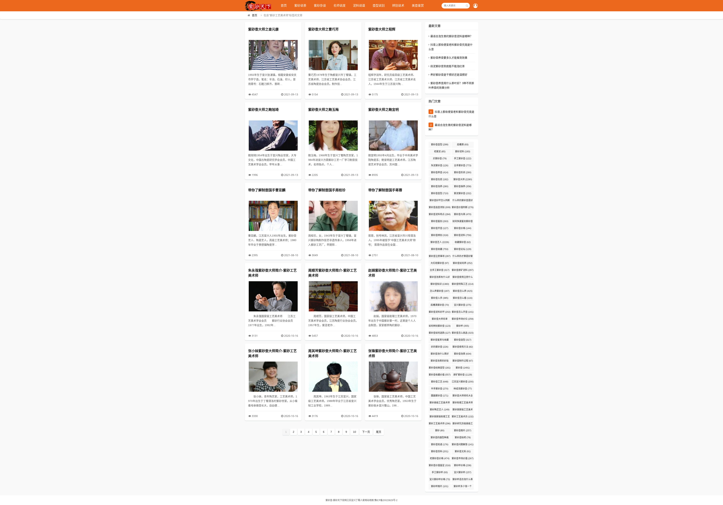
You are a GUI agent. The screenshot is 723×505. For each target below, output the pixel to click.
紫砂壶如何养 (462, 263)
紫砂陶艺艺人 (439, 409)
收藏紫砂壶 (463, 242)
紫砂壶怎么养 (462, 291)
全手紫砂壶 (462, 165)
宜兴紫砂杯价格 (439, 479)
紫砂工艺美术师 (440, 423)
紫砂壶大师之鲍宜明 (383, 110)
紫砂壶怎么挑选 (463, 333)
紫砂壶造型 (462, 340)
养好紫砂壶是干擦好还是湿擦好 (448, 74)
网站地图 (369, 500)
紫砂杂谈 (320, 5)
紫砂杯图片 (439, 486)
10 (354, 431)
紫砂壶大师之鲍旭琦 (263, 110)
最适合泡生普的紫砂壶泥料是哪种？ (451, 36)
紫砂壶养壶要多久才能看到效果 (448, 57)
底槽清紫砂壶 (440, 305)
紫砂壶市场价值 (463, 458)
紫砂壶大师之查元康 (263, 29)
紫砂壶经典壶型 (440, 367)
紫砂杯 (462, 326)
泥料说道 (359, 5)
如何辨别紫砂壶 (440, 326)
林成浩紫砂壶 (463, 388)
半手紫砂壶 (439, 388)
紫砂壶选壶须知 (440, 207)
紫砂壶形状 (462, 172)
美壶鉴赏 (418, 5)
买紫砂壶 (440, 158)
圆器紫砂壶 (439, 395)
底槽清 (462, 144)
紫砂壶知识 (439, 284)
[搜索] (467, 5)
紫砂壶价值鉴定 (440, 465)
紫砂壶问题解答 (463, 444)
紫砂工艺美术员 (463, 416)
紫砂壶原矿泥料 (463, 270)
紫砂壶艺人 (439, 242)
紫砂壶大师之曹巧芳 (323, 29)
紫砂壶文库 (463, 451)
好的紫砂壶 (439, 347)
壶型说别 (379, 5)
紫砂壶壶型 (439, 144)
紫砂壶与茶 (462, 214)
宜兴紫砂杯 (462, 472)
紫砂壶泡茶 (462, 354)
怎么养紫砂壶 (439, 291)
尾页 (378, 431)
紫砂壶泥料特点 (440, 214)
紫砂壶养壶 (439, 172)
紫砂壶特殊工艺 (463, 284)
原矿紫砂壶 (462, 374)
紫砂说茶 (300, 5)
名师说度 (339, 5)
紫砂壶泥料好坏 (440, 312)
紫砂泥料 (462, 151)
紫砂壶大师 (462, 179)
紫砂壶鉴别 (439, 221)
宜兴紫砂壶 (462, 305)
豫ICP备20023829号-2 (385, 500)
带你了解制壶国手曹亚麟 (266, 190)
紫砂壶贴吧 (463, 437)
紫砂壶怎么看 (462, 298)
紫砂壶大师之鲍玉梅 (323, 110)
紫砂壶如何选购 (440, 333)
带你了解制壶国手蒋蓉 (385, 190)
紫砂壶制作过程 (462, 360)
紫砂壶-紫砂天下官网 (336, 500)
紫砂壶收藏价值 (440, 374)
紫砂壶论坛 (462, 249)
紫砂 (439, 430)
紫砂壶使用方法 (462, 347)
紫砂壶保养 (462, 186)
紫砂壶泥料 (462, 235)
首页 (284, 5)
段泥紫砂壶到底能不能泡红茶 (447, 66)
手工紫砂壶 (462, 158)
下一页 (366, 431)
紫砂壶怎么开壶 (463, 312)
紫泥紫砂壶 (462, 193)
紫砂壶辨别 (439, 235)
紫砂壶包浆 (439, 179)
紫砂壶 (463, 367)
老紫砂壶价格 (439, 458)
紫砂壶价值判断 (463, 207)
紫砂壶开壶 (439, 228)
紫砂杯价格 (462, 465)
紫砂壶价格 (462, 228)
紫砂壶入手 (439, 298)
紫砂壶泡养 (439, 186)
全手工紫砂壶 (439, 270)
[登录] (475, 6)
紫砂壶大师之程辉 (381, 29)
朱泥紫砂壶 (439, 165)
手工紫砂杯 (440, 472)
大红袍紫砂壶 (440, 263)
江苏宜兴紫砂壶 (463, 381)
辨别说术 (398, 5)
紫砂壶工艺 (439, 381)
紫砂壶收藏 (439, 249)
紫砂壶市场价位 (463, 319)
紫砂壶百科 (439, 451)
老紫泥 (439, 151)
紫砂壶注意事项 (440, 256)
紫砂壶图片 (462, 430)
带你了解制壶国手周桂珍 (326, 190)
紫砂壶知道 (439, 444)
